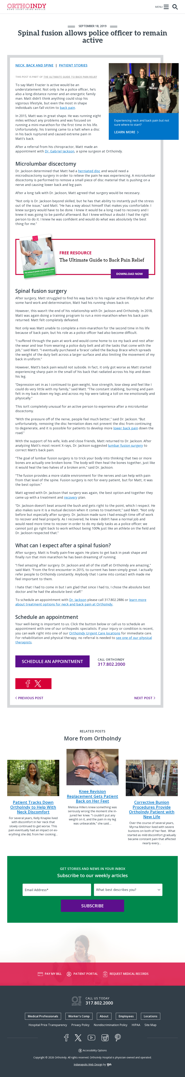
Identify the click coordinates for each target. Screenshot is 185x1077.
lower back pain (125, 428)
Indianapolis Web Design (88, 1064)
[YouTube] (91, 1037)
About (104, 1016)
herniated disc (89, 171)
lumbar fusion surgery (125, 445)
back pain (67, 107)
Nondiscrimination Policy (110, 1025)
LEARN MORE (124, 132)
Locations (150, 1016)
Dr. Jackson (77, 600)
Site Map (150, 1025)
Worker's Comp (79, 1016)
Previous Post (30, 698)
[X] (78, 1037)
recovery (70, 497)
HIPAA (136, 1025)
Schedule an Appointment (52, 661)
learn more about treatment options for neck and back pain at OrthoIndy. (80, 602)
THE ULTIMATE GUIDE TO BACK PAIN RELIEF (70, 76)
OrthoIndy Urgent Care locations (94, 633)
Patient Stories (73, 65)
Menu (159, 7)
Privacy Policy (80, 1025)
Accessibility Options (95, 1050)
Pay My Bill (53, 974)
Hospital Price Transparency (48, 1025)
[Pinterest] (118, 1038)
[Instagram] (105, 1037)
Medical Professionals (43, 1016)
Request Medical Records (129, 974)
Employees (126, 1016)
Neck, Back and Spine (34, 65)
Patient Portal (86, 974)
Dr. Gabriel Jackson (59, 151)
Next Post (143, 698)
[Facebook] (66, 1037)
